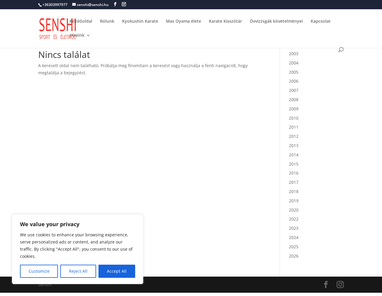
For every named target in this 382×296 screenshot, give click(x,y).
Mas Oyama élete (183, 21)
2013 (293, 145)
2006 (293, 81)
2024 (293, 237)
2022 (293, 219)
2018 (293, 191)
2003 (293, 53)
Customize (39, 271)
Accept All (117, 271)
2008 (293, 99)
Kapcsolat (321, 21)
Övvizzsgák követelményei (276, 21)
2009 (293, 109)
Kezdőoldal (81, 21)
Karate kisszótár (225, 21)
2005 (293, 72)
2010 (293, 118)
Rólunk (107, 21)
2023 (293, 228)
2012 (293, 136)
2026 (293, 256)
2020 (293, 210)
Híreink (77, 35)
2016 (293, 173)
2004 (293, 63)
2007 (293, 90)
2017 (293, 182)
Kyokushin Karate (140, 21)
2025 (293, 246)
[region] (77, 249)
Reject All (78, 271)
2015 (293, 164)
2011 (293, 127)
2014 (293, 155)
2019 (293, 201)
